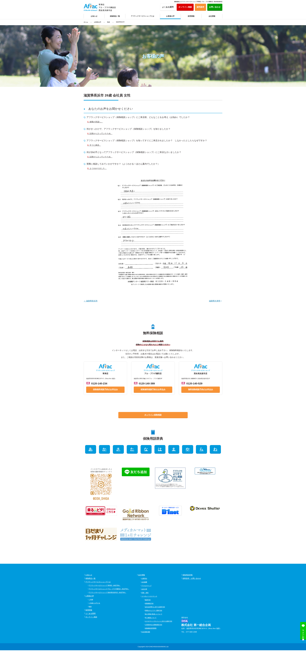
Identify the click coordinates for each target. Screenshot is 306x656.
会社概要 (144, 582)
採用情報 (88, 610)
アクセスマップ (146, 586)
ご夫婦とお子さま (94, 603)
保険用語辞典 (188, 575)
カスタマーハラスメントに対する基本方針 (158, 621)
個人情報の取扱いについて (153, 614)
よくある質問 (90, 613)
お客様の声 (89, 596)
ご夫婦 (91, 599)
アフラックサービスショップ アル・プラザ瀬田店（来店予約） (109, 589)
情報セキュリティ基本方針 (153, 610)
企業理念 (144, 578)
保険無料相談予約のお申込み (105, 389)
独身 (90, 606)
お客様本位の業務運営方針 (153, 625)
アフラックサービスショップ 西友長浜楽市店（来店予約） (107, 592)
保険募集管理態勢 (150, 628)
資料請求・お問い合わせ (192, 578)
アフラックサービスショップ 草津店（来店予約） (105, 585)
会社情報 (141, 575)
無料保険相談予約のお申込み (200, 389)
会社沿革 (144, 589)
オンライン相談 (91, 617)
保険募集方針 (149, 603)
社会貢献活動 (145, 632)
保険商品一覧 (90, 578)
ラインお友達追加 (303, 632)
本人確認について (150, 618)
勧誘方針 (148, 600)
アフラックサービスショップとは (98, 582)
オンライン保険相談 (153, 415)
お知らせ (88, 575)
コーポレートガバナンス (149, 596)
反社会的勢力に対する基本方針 (155, 607)
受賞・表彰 (145, 593)
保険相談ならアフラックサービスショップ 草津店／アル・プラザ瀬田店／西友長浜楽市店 (198, 1)
